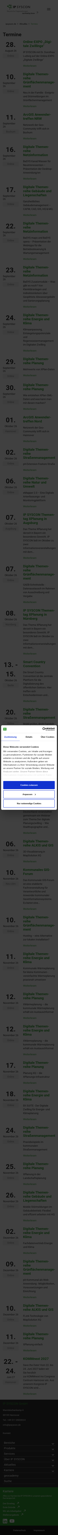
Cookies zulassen (29, 785)
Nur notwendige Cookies (29, 803)
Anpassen (27, 794)
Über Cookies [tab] (47, 737)
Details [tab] (29, 737)
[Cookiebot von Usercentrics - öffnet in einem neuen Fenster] (42, 729)
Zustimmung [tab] (10, 737)
